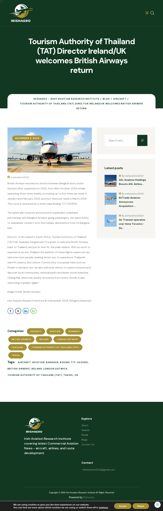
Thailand (17, 347)
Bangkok (74, 331)
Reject (140, 506)
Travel (16, 355)
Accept (123, 506)
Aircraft (36, 331)
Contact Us (88, 444)
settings (103, 507)
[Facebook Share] (10, 311)
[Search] (142, 140)
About (85, 425)
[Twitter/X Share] (18, 311)
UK (76, 375)
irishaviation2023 (20, 177)
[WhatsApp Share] (33, 311)
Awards (85, 430)
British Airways (21, 339)
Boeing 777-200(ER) (74, 362)
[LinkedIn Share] (26, 311)
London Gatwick (67, 339)
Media (85, 435)
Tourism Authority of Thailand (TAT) (55, 347)
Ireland (44, 339)
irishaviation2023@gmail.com (99, 469)
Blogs (85, 439)
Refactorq (88, 497)
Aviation (55, 331)
